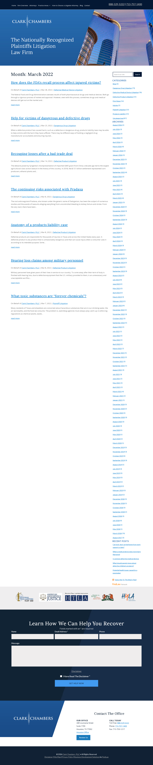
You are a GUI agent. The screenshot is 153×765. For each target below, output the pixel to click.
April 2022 (116, 344)
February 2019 (118, 490)
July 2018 (116, 521)
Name (13, 631)
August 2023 (117, 275)
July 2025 (116, 181)
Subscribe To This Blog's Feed (125, 580)
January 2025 (117, 202)
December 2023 (118, 258)
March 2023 (117, 297)
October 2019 (118, 456)
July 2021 (116, 374)
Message (15, 643)
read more (15, 105)
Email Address (61, 631)
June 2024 (116, 232)
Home (14, 5)
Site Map (57, 757)
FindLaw (105, 757)
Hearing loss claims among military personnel (47, 260)
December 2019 (118, 447)
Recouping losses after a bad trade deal (42, 154)
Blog (81, 5)
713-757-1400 (134, 4)
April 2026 (116, 142)
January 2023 (117, 306)
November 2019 (119, 452)
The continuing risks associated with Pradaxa (47, 189)
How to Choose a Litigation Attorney (65, 5)
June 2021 (116, 379)
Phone (102, 631)
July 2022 (116, 331)
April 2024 (116, 241)
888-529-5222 (116, 4)
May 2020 (116, 434)
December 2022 (118, 310)
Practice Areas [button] (43, 5)
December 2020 (118, 404)
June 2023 (116, 284)
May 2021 (116, 383)
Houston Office (82, 732)
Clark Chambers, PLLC (30, 90)
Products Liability (119, 114)
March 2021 (117, 391)
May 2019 (116, 477)
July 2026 (116, 129)
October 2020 (118, 413)
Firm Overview (22, 5)
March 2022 (117, 348)
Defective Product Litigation (65, 161)
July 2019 (116, 469)
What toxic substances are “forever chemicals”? (48, 296)
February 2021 (118, 396)
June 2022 (116, 336)
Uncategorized (118, 118)
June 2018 (116, 525)
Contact (87, 5)
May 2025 (116, 189)
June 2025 (116, 185)
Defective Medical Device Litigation (68, 90)
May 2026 (116, 138)
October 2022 (118, 318)
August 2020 (117, 422)
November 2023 (119, 263)
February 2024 (118, 250)
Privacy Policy (67, 757)
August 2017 (117, 538)
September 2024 (119, 220)
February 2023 (118, 301)
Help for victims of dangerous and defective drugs (50, 118)
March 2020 (117, 443)
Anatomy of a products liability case (39, 225)
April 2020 (116, 439)
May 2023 (116, 288)
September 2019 (119, 460)
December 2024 (118, 207)
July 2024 (116, 228)
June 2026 (116, 134)
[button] (151, 750)
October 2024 (118, 215)
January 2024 (117, 254)
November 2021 (119, 357)
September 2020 (119, 417)
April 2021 (116, 387)
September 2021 (119, 366)
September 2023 (119, 271)
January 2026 (117, 155)
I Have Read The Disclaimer (76, 676)
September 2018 (119, 512)
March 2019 (117, 486)
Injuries (115, 105)
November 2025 (119, 164)
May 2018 (116, 529)
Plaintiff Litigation (60, 303)
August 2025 (117, 177)
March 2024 (117, 245)
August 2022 (117, 327)
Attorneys (33, 5)
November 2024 (119, 211)
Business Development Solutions (87, 757)
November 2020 (119, 409)
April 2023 (116, 293)
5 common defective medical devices (126, 559)
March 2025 (117, 198)
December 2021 (118, 353)
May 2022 (116, 340)
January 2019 (117, 495)
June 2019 (116, 473)
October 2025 (118, 168)
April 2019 (116, 482)
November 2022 (119, 314)
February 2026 (118, 151)
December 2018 (118, 499)
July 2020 (116, 426)
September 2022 (119, 323)
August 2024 (117, 224)
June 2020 (116, 430)
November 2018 (119, 503)
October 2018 (118, 508)
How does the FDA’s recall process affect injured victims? (56, 83)
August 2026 (117, 125)
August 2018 (117, 516)
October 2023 (118, 267)
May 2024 (116, 237)
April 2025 (116, 194)
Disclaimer (77, 671)
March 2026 (117, 147)
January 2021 (117, 400)
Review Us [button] (83, 737)
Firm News (117, 101)
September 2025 (119, 172)
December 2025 (118, 159)
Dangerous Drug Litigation (65, 125)
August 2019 (117, 465)
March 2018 (117, 533)
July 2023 (116, 280)
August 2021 (117, 370)
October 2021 (118, 361)
